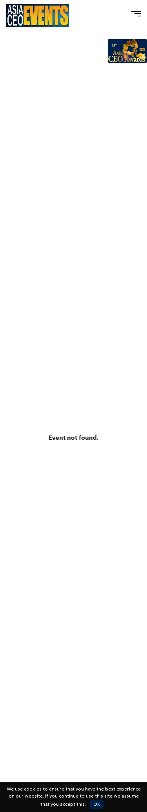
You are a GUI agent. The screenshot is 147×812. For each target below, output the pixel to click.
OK (96, 804)
